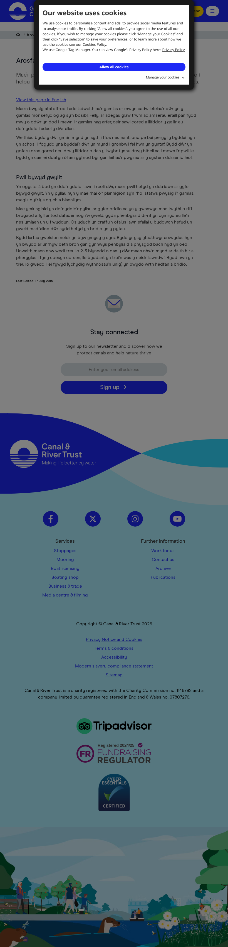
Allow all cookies (114, 66)
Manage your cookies (162, 77)
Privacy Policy (173, 49)
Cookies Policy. (95, 44)
